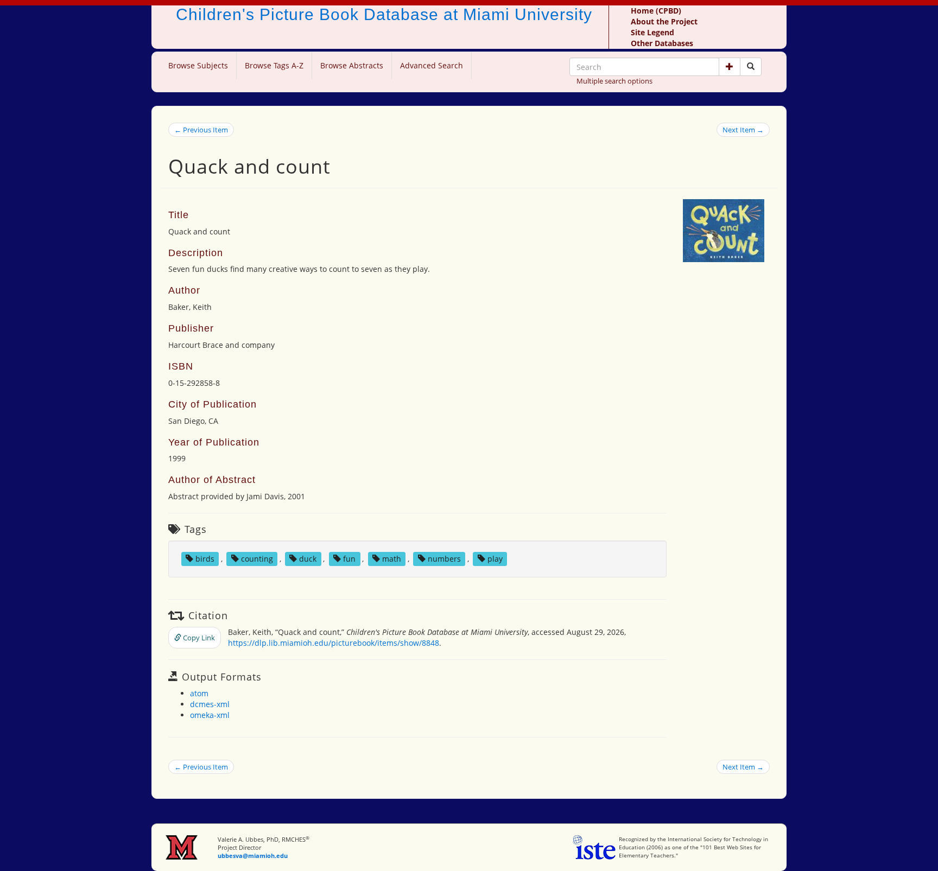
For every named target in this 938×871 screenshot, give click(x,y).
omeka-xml (210, 715)
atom (199, 693)
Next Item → (743, 130)
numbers (444, 559)
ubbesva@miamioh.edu (253, 855)
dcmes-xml (210, 704)
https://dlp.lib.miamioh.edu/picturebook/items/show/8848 (333, 643)
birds (204, 559)
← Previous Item (201, 130)
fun (349, 559)
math (391, 559)
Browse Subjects (198, 65)
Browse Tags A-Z (274, 65)
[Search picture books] (751, 67)
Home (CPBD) (656, 10)
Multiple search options (614, 81)
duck (307, 559)
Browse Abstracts (351, 65)
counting (257, 559)
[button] (729, 67)
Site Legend (652, 32)
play (495, 559)
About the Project (664, 21)
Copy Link (198, 638)
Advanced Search (431, 65)
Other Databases (662, 43)
